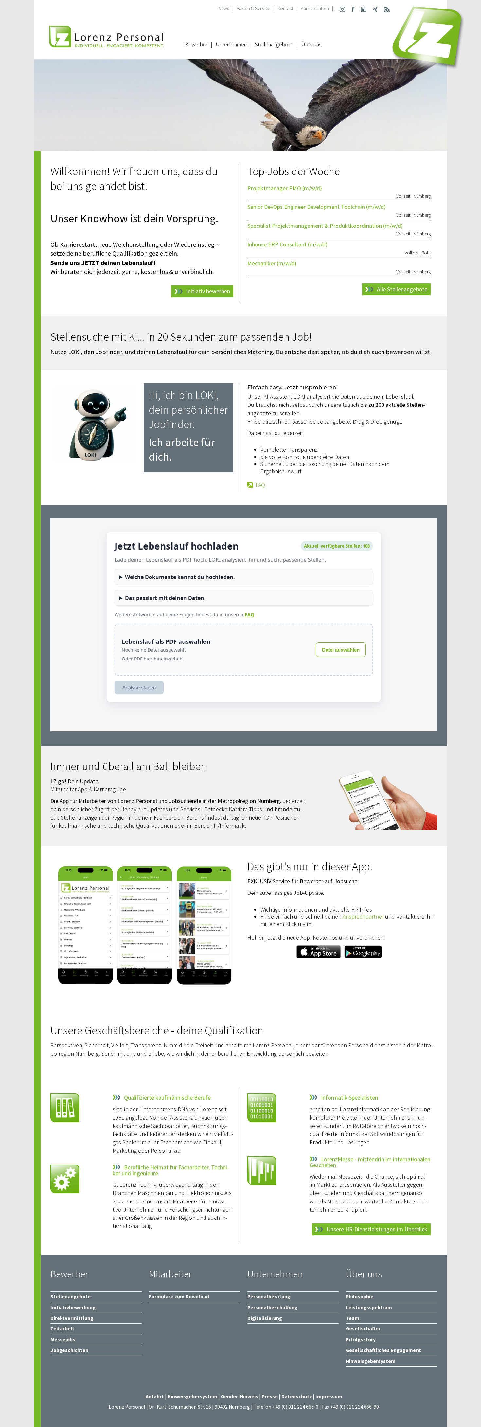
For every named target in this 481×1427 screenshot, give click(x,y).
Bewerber (196, 44)
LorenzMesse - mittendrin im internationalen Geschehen (370, 1162)
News (223, 8)
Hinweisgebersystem (193, 1396)
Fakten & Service (253, 8)
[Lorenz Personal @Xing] (375, 8)
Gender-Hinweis (239, 1396)
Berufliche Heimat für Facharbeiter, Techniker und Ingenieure (171, 1170)
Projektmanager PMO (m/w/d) (284, 188)
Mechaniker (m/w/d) (271, 263)
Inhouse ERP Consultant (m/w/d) (287, 244)
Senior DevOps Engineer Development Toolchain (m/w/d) (316, 206)
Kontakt (285, 8)
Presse (270, 1396)
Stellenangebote (274, 44)
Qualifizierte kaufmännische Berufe (167, 1098)
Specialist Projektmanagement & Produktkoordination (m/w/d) (325, 225)
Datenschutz (296, 1396)
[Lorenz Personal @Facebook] (353, 8)
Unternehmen (231, 44)
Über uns (311, 44)
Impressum (328, 1396)
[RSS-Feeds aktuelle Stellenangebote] (387, 8)
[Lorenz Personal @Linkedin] (364, 8)
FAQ (260, 485)
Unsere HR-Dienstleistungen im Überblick (377, 1229)
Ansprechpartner (363, 916)
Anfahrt (155, 1396)
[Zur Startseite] (106, 44)
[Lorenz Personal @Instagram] (342, 8)
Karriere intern (315, 8)
